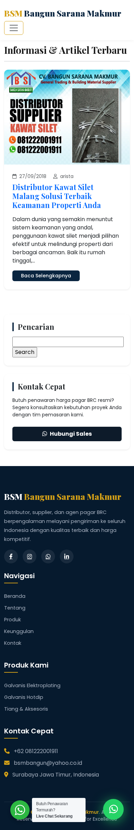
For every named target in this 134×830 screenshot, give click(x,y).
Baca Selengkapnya (46, 275)
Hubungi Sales (71, 434)
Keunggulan (19, 631)
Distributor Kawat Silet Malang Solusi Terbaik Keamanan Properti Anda (56, 196)
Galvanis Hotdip (23, 697)
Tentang (14, 607)
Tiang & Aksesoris (26, 708)
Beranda (14, 596)
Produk (12, 619)
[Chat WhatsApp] (113, 809)
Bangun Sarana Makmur (62, 13)
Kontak (12, 643)
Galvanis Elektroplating (32, 685)
